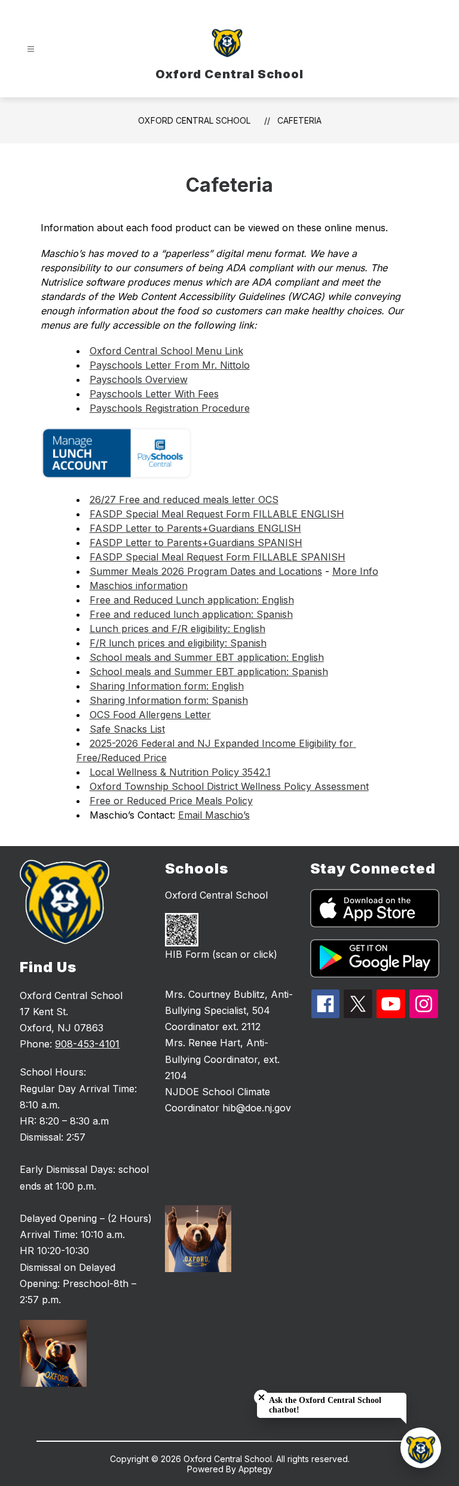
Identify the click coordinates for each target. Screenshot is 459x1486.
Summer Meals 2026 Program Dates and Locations (206, 571)
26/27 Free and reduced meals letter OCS (184, 499)
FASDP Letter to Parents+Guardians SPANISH (196, 543)
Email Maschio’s (214, 815)
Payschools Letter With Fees (154, 394)
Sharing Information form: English (167, 686)
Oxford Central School (194, 120)
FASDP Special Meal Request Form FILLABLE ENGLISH (217, 514)
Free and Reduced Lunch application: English (192, 600)
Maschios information (139, 586)
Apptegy (255, 1469)
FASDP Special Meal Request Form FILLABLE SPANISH (217, 557)
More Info (355, 571)
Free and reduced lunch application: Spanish (191, 614)
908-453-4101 (87, 1044)
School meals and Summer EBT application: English (207, 657)
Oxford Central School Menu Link (166, 351)
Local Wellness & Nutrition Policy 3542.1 (180, 772)
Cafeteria (299, 120)
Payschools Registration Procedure (170, 408)
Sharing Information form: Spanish (169, 700)
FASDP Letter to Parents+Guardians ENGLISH (195, 528)
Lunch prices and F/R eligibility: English (177, 629)
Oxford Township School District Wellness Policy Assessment (229, 786)
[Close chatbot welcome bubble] (261, 1397)
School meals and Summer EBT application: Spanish (209, 672)
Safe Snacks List (127, 729)
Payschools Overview (139, 379)
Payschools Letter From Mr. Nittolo (170, 365)
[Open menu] (31, 49)
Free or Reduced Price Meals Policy (171, 801)
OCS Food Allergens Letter (150, 715)
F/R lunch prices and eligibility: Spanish (178, 643)
